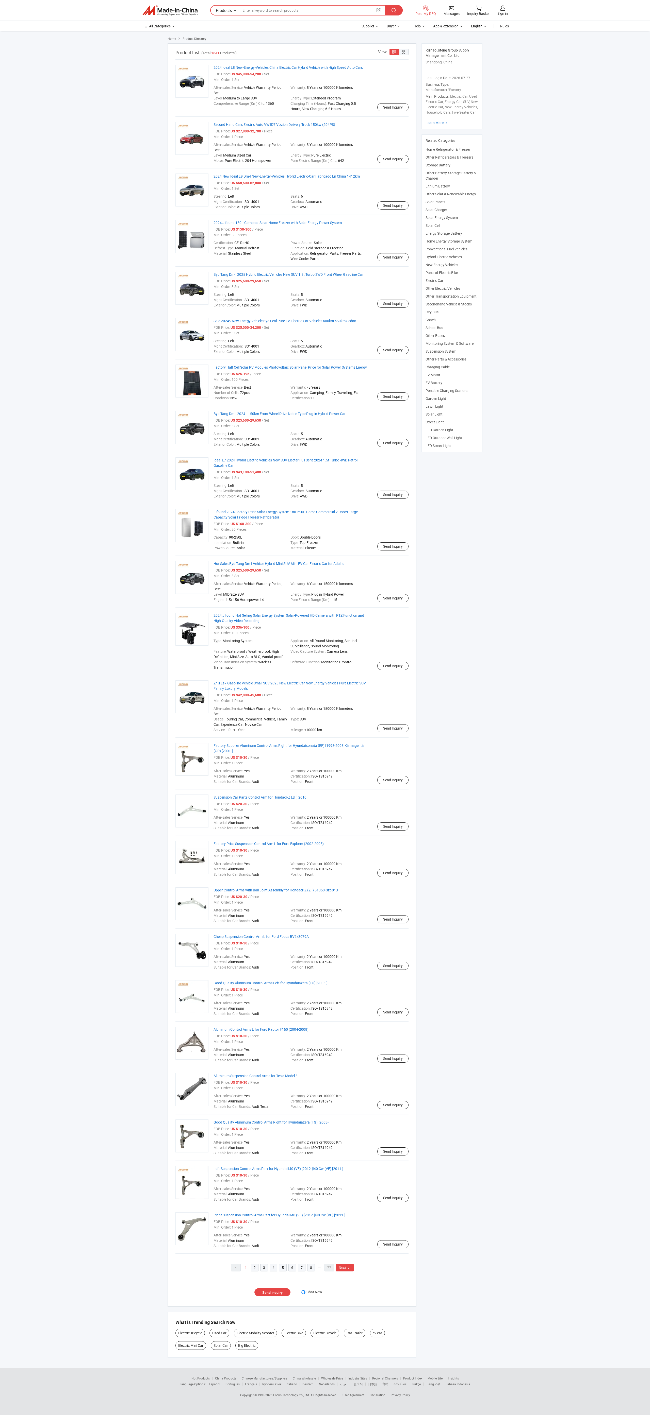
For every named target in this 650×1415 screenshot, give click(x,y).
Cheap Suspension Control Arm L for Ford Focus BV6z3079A (261, 936)
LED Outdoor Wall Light (444, 437)
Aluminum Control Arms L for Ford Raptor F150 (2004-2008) (261, 1029)
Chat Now (314, 1291)
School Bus (434, 327)
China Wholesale (304, 1378)
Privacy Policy (400, 1395)
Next (345, 1267)
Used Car (219, 1333)
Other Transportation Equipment (451, 296)
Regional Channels (385, 1378)
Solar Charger (436, 209)
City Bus (432, 311)
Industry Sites (357, 1378)
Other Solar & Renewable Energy (451, 194)
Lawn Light (434, 406)
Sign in (502, 13)
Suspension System (441, 351)
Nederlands (327, 1384)
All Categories (160, 26)
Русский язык (271, 1384)
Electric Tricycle (190, 1333)
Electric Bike (293, 1333)
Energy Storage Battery (444, 233)
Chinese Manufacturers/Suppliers (264, 1378)
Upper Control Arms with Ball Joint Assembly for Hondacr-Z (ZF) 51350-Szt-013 (276, 890)
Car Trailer (355, 1333)
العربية (344, 1384)
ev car (377, 1333)
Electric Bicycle (324, 1333)
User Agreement (353, 1395)
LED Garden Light (439, 429)
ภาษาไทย (400, 1384)
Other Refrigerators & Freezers (449, 157)
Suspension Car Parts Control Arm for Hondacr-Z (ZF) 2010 (260, 797)
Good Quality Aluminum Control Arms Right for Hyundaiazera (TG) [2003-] (272, 1122)
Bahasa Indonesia (458, 1384)
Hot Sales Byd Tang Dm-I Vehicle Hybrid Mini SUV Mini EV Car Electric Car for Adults (279, 563)
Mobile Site (435, 1378)
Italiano (292, 1384)
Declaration (377, 1395)
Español (214, 1384)
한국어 (358, 1384)
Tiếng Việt (433, 1384)
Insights (453, 1378)
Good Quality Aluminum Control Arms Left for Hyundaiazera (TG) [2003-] (271, 982)
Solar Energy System (442, 217)
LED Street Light (438, 445)
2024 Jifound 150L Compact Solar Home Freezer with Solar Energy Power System (278, 222)
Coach (431, 319)
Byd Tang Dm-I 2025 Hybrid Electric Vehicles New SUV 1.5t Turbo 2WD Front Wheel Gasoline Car (288, 274)
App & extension (446, 26)
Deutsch (308, 1384)
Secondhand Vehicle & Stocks (449, 304)
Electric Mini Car (190, 1345)
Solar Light (434, 414)
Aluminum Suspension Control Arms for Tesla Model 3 (256, 1075)
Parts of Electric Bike (442, 272)
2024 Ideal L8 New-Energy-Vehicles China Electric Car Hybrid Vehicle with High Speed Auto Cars (288, 67)
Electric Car (434, 280)
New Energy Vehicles (442, 264)
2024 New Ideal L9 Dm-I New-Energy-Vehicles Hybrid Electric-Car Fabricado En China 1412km (287, 176)
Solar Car (221, 1345)
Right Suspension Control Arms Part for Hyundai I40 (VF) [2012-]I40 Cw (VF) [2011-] (279, 1215)
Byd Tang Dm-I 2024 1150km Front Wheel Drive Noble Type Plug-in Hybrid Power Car (280, 413)
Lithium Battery (438, 186)
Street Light (435, 422)
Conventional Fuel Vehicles (446, 249)
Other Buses (435, 335)
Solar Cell (433, 225)
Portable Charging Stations (447, 390)
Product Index (412, 1378)
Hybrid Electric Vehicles (444, 256)
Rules (504, 26)
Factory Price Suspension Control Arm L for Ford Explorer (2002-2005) (269, 843)
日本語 (372, 1384)
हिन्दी (385, 1384)
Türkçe (416, 1384)
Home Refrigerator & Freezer (448, 149)
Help (417, 26)
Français (251, 1384)
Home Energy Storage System (449, 241)
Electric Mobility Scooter (255, 1333)
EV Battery (434, 382)
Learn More (437, 122)
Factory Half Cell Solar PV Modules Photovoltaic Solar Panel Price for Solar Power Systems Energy (290, 367)
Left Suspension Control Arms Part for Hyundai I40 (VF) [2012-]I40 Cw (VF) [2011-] (278, 1168)
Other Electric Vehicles (443, 288)
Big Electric (246, 1345)
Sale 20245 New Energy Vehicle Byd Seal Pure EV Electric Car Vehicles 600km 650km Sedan (285, 320)
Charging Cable (438, 367)
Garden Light (436, 398)
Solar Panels (435, 201)
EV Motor (433, 374)
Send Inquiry (393, 107)
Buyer (391, 26)
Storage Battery (438, 165)
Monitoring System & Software (450, 343)
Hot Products (200, 1378)
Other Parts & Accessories (446, 359)
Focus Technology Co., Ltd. (292, 1395)
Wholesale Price (332, 1378)
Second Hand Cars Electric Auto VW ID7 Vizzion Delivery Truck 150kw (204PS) (274, 124)
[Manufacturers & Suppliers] (170, 10)
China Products (225, 1378)
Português (232, 1384)
